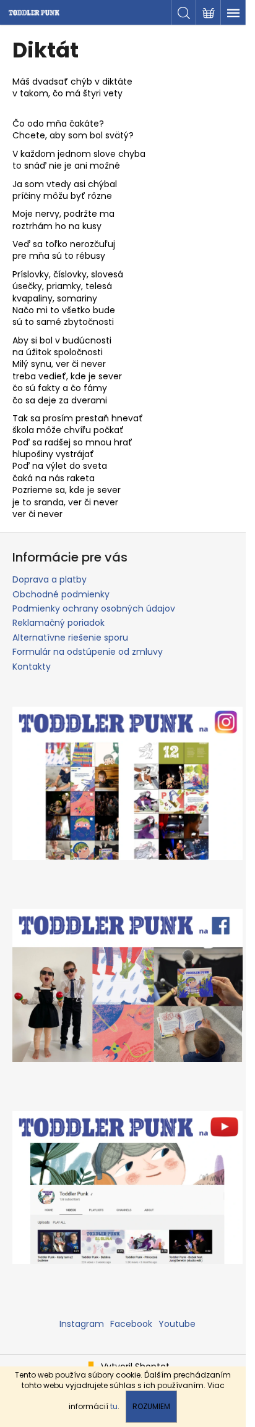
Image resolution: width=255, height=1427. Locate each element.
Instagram (81, 1324)
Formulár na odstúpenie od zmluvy (87, 652)
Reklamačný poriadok (58, 623)
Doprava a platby (49, 579)
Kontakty (31, 666)
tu (114, 1406)
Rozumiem (151, 1406)
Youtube (177, 1324)
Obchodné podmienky (61, 594)
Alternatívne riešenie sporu (70, 637)
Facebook (131, 1324)
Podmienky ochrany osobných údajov (93, 608)
